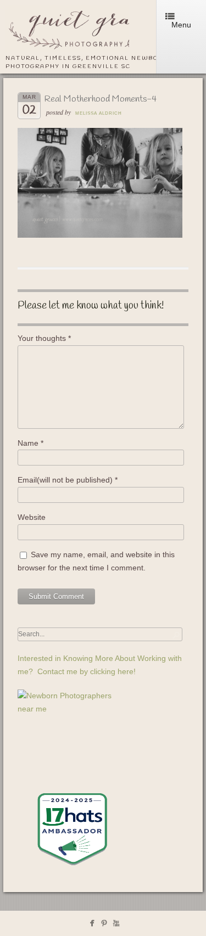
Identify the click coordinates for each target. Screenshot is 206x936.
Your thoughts (44, 338)
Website (32, 517)
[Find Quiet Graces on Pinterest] (104, 925)
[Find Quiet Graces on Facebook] (92, 925)
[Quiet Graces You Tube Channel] (116, 925)
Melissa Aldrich (98, 113)
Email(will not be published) (68, 479)
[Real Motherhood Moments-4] (100, 235)
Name (30, 443)
